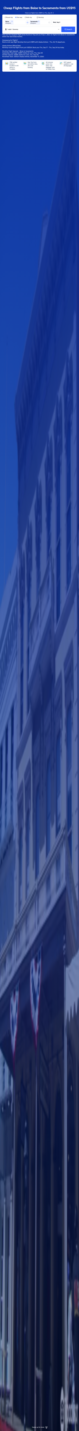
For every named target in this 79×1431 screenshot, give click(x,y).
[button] (63, 3)
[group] (15, 22)
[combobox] (14, 22)
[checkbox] (40, 17)
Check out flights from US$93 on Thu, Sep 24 (38, 13)
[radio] (9, 17)
